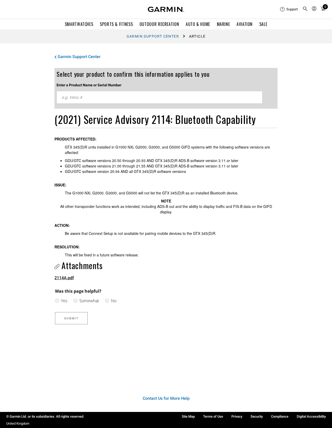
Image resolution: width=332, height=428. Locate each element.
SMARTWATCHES (79, 24)
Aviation (245, 24)
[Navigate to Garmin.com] (166, 9)
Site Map (188, 416)
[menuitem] (289, 9)
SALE (263, 24)
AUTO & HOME (198, 24)
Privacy (236, 416)
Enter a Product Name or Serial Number (89, 85)
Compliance (279, 416)
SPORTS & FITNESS (116, 24)
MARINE (223, 24)
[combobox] (159, 97)
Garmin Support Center (153, 36)
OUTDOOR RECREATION (159, 24)
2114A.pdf (64, 277)
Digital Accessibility (311, 416)
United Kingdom (17, 423)
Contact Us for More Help (166, 398)
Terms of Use (213, 416)
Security (257, 416)
